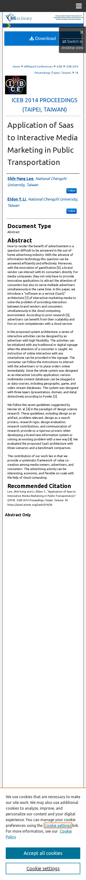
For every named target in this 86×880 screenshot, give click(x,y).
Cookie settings (57, 825)
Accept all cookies (43, 853)
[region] (43, 834)
